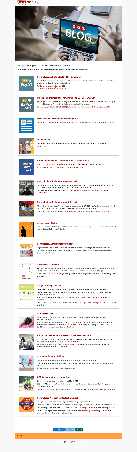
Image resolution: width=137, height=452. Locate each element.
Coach (84, 322)
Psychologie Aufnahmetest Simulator (55, 244)
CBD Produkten (100, 389)
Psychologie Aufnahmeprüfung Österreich (57, 181)
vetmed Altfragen (42, 167)
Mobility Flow (43, 139)
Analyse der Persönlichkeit (70, 344)
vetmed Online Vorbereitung (75, 167)
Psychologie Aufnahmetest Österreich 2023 (51, 86)
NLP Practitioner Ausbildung (50, 356)
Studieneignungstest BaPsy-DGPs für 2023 (51, 107)
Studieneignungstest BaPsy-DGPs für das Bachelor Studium (66, 98)
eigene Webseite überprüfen (92, 303)
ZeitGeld (97, 297)
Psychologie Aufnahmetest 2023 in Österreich (59, 77)
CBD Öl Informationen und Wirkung (54, 377)
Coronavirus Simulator (48, 265)
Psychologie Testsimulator (101, 211)
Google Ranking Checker (49, 285)
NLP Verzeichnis (45, 313)
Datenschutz (76, 442)
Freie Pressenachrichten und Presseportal (57, 119)
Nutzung (68, 442)
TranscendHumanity (81, 69)
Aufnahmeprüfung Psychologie (81, 190)
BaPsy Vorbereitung (73, 107)
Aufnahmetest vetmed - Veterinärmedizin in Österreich (63, 160)
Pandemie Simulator (54, 274)
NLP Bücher (54, 368)
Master (78, 322)
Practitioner (71, 322)
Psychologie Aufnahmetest (88, 408)
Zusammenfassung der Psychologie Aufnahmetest (94, 411)
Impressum (60, 442)
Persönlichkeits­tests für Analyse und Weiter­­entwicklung (64, 335)
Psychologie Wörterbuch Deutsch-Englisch (57, 398)
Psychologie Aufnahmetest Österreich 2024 (51, 88)
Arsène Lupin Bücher (47, 223)
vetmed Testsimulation (57, 167)
